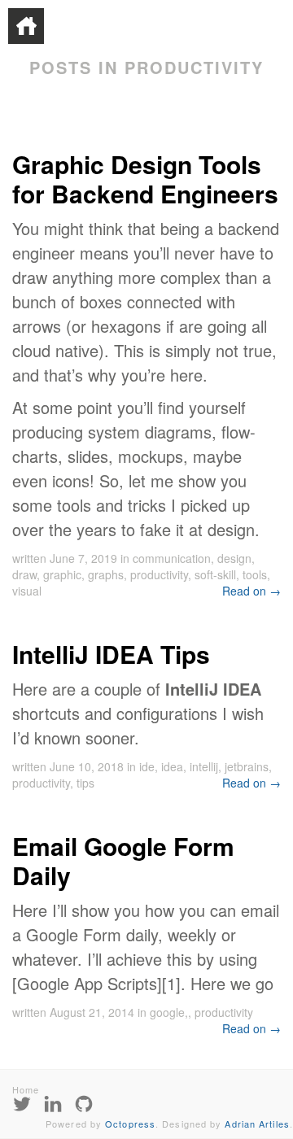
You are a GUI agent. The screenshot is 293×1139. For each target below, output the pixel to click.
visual (27, 591)
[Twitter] (22, 1102)
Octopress (130, 1123)
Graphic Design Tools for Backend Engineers (145, 178)
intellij (204, 766)
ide (147, 766)
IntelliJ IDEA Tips (111, 653)
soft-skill (215, 574)
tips (85, 783)
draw (24, 574)
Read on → (251, 591)
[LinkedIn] (53, 1102)
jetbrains (247, 766)
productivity (159, 574)
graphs (106, 574)
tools (255, 574)
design (234, 558)
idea (172, 766)
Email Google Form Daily (123, 860)
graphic (62, 574)
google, (169, 1012)
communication (172, 558)
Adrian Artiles (257, 1123)
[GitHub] (84, 1102)
